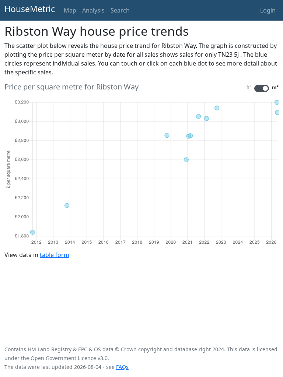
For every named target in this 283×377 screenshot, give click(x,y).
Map (70, 10)
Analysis (93, 10)
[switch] (261, 88)
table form (54, 255)
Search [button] (120, 10)
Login (268, 10)
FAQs (122, 366)
